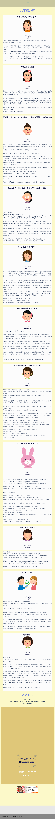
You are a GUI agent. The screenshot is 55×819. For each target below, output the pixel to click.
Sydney (20, 816)
